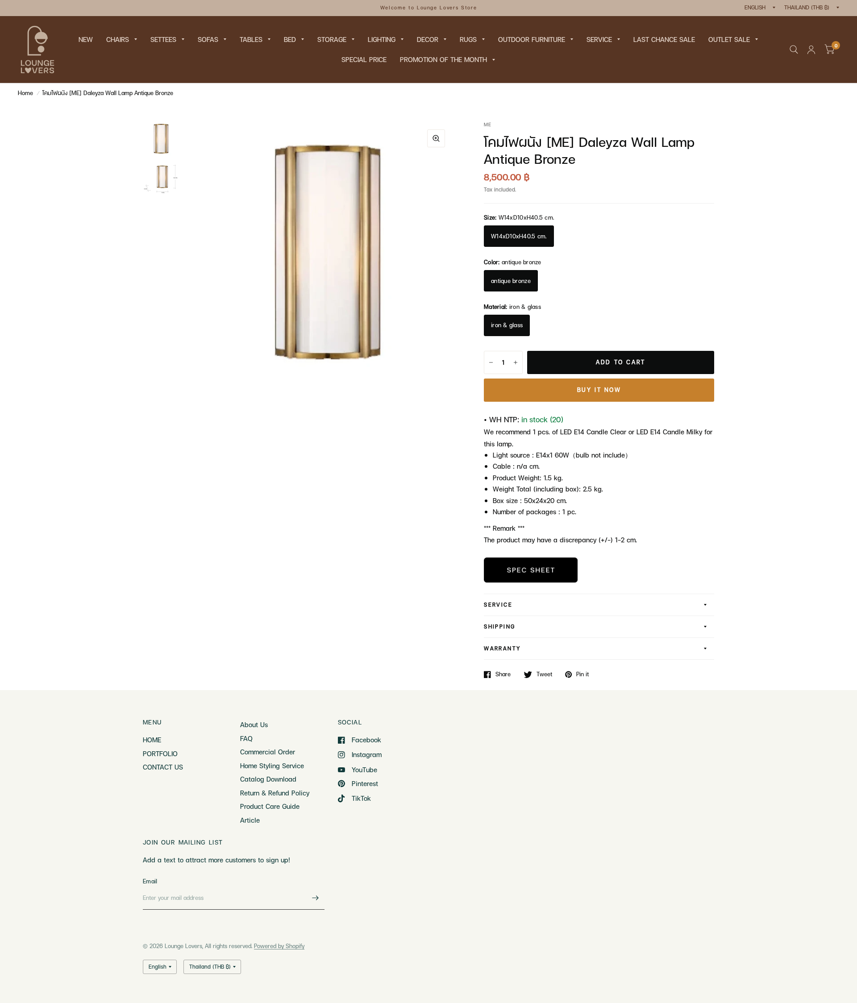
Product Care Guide (270, 806)
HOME (152, 740)
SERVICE (599, 39)
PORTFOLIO (160, 753)
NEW (86, 39)
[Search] (794, 49)
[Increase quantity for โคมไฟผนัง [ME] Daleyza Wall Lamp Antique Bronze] (515, 362)
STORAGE (331, 39)
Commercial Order (267, 752)
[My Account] (811, 49)
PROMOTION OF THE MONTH (443, 59)
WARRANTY (502, 648)
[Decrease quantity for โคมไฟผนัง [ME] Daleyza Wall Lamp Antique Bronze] (491, 362)
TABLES (251, 39)
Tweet (544, 674)
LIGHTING (381, 39)
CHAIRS (117, 39)
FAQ (246, 738)
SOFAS (208, 39)
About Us (254, 724)
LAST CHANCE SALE (664, 39)
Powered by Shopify (279, 946)
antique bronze (511, 281)
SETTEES (163, 39)
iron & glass (507, 325)
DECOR (427, 39)
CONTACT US (163, 767)
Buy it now (599, 390)
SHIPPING (499, 626)
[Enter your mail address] (315, 898)
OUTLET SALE (729, 39)
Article (250, 820)
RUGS (468, 39)
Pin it (582, 674)
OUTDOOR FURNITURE (531, 39)
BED (290, 39)
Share (503, 674)
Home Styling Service (272, 765)
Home (25, 93)
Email (150, 881)
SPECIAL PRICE (364, 59)
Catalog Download (268, 779)
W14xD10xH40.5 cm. (518, 236)
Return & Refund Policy (274, 793)
